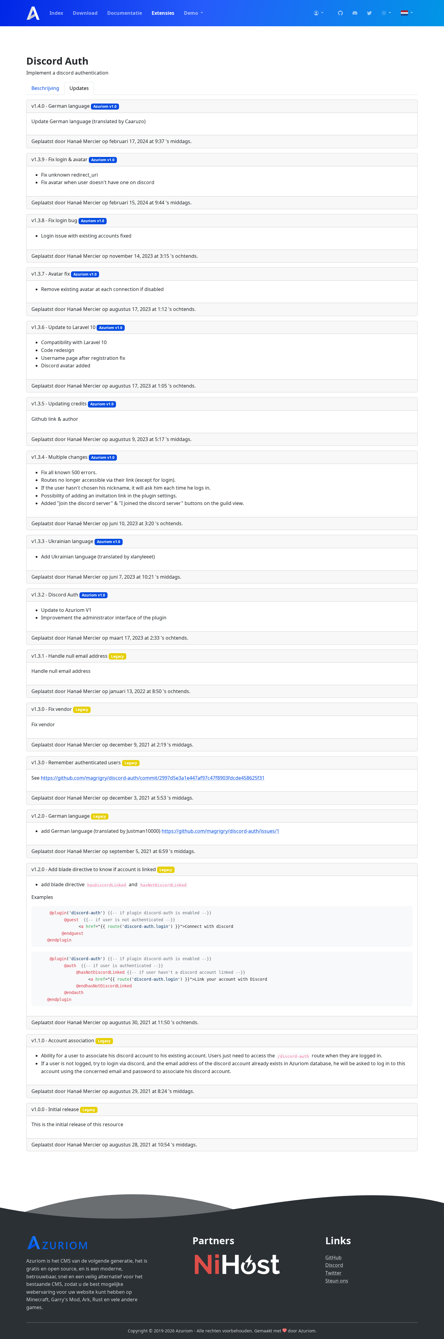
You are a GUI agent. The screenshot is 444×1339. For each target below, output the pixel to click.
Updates (79, 88)
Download (85, 13)
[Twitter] (369, 13)
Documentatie (124, 13)
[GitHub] (340, 13)
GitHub (333, 1257)
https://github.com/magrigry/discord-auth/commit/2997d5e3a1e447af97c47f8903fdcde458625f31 (153, 778)
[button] (318, 13)
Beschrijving (45, 88)
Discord (334, 1265)
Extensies (163, 13)
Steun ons (336, 1280)
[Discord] (355, 13)
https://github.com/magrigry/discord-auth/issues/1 (220, 831)
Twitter (333, 1273)
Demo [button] (191, 13)
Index (56, 13)
